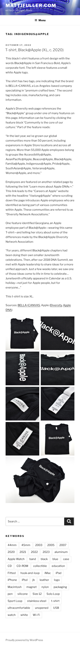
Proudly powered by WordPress (24, 640)
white (24, 615)
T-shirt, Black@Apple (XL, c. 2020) (34, 50)
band (32, 559)
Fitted (12, 573)
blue (55, 559)
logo (57, 580)
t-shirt (55, 601)
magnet (31, 587)
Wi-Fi (36, 615)
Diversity (56, 305)
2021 (23, 552)
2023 (46, 552)
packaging (60, 587)
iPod (25, 580)
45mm (25, 545)
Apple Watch (16, 559)
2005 (51, 545)
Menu (42, 20)
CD (10, 566)
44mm (12, 545)
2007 (62, 545)
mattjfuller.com (31, 5)
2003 (38, 545)
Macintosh (15, 587)
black (44, 559)
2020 (11, 552)
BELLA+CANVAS (29, 305)
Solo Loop (53, 594)
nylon (45, 587)
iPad (58, 573)
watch (12, 615)
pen (10, 594)
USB (56, 608)
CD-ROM (22, 566)
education (58, 566)
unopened (41, 608)
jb (33, 580)
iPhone (12, 580)
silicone (22, 594)
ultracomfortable (19, 608)
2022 (34, 552)
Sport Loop (15, 601)
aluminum (61, 552)
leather (44, 580)
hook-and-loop (30, 573)
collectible (40, 566)
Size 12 (37, 594)
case (66, 559)
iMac (47, 573)
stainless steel (36, 601)
